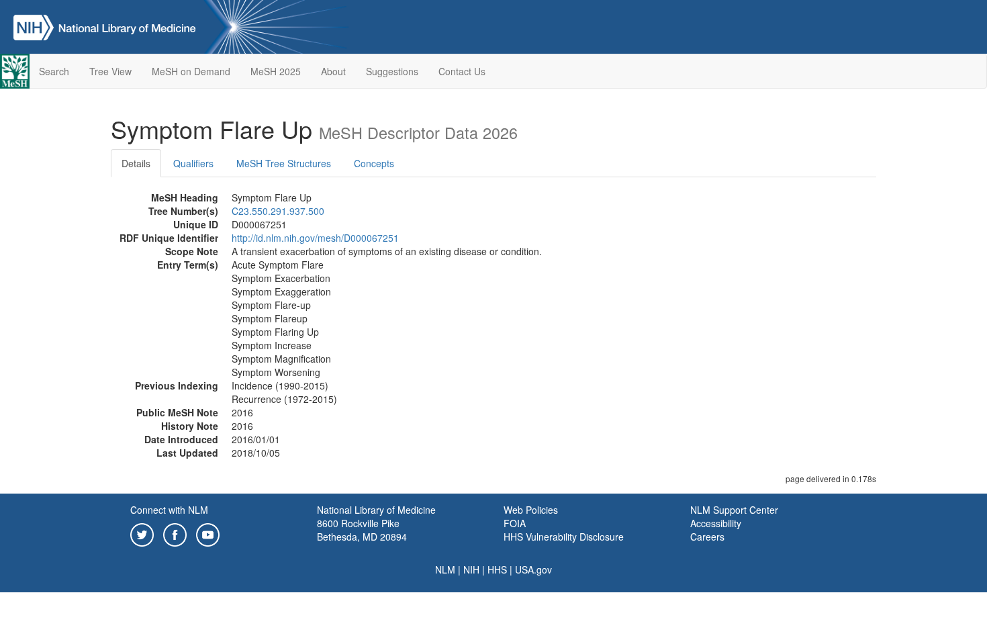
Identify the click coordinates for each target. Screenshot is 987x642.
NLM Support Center (734, 509)
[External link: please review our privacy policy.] (142, 533)
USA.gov (533, 569)
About (333, 71)
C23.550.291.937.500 (278, 211)
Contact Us (461, 71)
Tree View (110, 71)
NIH (471, 569)
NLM (445, 569)
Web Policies (531, 509)
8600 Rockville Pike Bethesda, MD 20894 (362, 529)
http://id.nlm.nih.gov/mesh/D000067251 (315, 237)
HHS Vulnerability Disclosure (564, 536)
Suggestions (392, 71)
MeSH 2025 (275, 71)
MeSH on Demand (191, 71)
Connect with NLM (169, 509)
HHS (497, 569)
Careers (707, 536)
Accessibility (715, 523)
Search (54, 71)
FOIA (515, 523)
